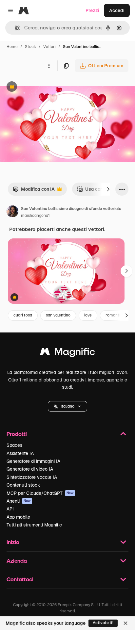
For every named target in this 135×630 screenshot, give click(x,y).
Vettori (49, 46)
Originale (43, 87)
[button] (67, 406)
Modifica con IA (34, 191)
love (88, 315)
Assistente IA (20, 453)
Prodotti (17, 433)
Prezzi (92, 10)
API (10, 509)
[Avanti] (108, 189)
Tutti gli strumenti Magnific (34, 525)
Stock (30, 46)
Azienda (17, 560)
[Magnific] (67, 353)
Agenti (19, 501)
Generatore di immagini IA (33, 461)
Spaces (14, 445)
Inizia (13, 542)
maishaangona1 (35, 215)
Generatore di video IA (30, 469)
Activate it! (103, 622)
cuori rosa (22, 315)
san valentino (58, 315)
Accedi (117, 10)
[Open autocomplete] (15, 27)
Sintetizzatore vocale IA (32, 477)
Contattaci (20, 579)
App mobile (18, 517)
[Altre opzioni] (48, 65)
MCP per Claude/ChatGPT (40, 493)
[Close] (125, 623)
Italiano (67, 406)
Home (12, 46)
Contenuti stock (23, 485)
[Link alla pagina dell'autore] (12, 212)
